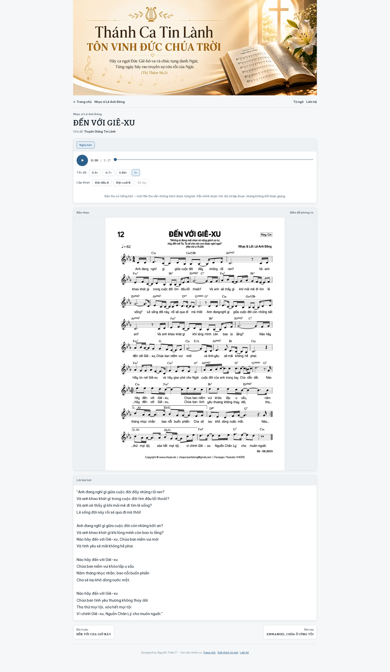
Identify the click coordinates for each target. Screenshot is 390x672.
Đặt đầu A (102, 182)
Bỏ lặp (142, 182)
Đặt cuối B (123, 182)
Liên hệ (311, 102)
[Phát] (82, 160)
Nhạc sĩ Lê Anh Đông (109, 102)
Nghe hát (85, 145)
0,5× (95, 172)
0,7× (108, 172)
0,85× (123, 172)
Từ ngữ (298, 102)
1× (135, 172)
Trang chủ (209, 652)
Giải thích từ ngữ (227, 652)
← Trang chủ (82, 102)
